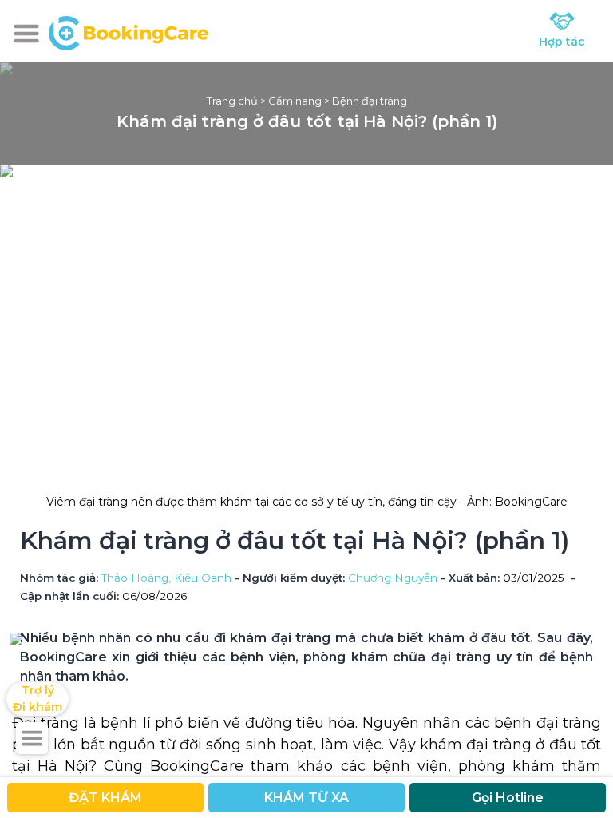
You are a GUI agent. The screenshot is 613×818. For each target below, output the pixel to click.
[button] (26, 33)
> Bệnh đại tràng (364, 100)
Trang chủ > (237, 100)
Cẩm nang (295, 100)
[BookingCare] (128, 31)
